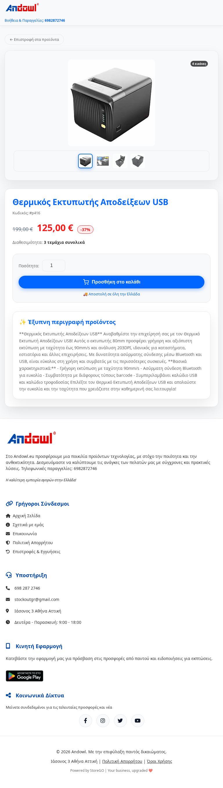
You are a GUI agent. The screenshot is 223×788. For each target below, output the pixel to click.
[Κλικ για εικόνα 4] (137, 161)
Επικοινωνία (25, 533)
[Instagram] (102, 720)
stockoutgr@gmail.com (37, 599)
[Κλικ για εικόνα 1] (85, 161)
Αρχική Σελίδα (26, 515)
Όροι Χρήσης (159, 761)
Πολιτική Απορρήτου (33, 542)
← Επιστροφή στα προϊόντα (34, 39)
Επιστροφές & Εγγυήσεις (36, 551)
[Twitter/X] (120, 720)
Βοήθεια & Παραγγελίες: (35, 20)
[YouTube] (137, 720)
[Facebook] (85, 720)
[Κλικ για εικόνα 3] (120, 161)
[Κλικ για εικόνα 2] (103, 161)
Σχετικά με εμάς (28, 524)
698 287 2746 (27, 588)
